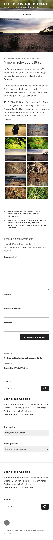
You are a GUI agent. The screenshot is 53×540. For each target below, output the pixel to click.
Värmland (26, 214)
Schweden (13, 214)
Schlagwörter (11, 443)
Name (7, 294)
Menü (28, 15)
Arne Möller (33, 59)
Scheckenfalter (37, 220)
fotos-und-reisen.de (26, 4)
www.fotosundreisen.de (15, 414)
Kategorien (9, 427)
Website (8, 322)
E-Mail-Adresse (12, 308)
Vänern (36, 223)
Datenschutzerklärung (14, 530)
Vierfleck (13, 225)
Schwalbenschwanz (19, 223)
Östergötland (32, 211)
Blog (10, 211)
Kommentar (10, 257)
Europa (18, 211)
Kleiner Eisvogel (17, 220)
